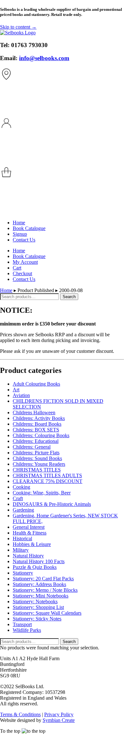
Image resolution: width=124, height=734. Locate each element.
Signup (20, 234)
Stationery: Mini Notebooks (40, 595)
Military (21, 550)
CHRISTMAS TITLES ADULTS (47, 475)
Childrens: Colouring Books (41, 435)
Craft (18, 498)
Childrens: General (32, 447)
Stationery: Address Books (39, 584)
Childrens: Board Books (37, 424)
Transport (22, 624)
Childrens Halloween (34, 412)
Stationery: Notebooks (35, 601)
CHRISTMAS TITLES (37, 469)
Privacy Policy (58, 714)
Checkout (22, 273)
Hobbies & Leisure (32, 544)
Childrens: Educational (36, 441)
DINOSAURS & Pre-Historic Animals (52, 504)
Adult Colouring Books (36, 384)
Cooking (21, 487)
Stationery (23, 573)
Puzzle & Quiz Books (35, 567)
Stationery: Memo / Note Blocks (45, 590)
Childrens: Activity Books (39, 418)
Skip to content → (18, 27)
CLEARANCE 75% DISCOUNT (47, 481)
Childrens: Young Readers (39, 464)
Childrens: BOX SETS (36, 429)
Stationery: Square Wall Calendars (47, 613)
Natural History (28, 555)
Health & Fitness (29, 532)
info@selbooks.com (44, 58)
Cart (17, 267)
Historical (22, 538)
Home (19, 222)
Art (16, 389)
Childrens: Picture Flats (36, 452)
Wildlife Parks (27, 630)
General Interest (29, 527)
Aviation (21, 395)
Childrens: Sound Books (37, 458)
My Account (25, 262)
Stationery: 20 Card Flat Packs (43, 578)
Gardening (23, 510)
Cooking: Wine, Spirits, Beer (42, 492)
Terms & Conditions (20, 714)
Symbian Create (59, 720)
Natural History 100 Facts (39, 561)
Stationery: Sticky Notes (37, 618)
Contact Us (24, 239)
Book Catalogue (29, 228)
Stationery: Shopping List (38, 607)
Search (69, 296)
